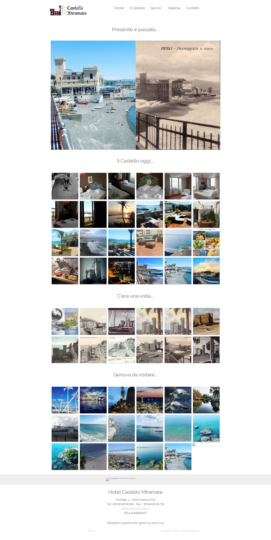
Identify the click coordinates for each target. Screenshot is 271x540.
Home (119, 8)
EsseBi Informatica (189, 530)
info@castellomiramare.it (135, 508)
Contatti (192, 8)
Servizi (155, 8)
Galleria (174, 8)
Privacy (91, 530)
